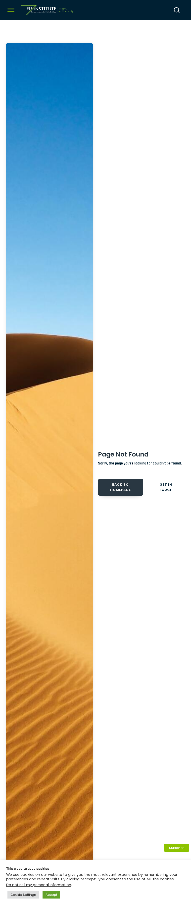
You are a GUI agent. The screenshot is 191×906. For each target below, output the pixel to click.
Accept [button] (51, 894)
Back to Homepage (120, 487)
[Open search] (176, 10)
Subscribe (176, 848)
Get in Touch (166, 487)
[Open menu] (11, 10)
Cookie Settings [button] (23, 894)
